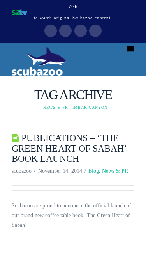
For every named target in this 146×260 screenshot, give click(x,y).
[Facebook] (50, 31)
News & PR (115, 171)
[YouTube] (80, 31)
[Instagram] (95, 31)
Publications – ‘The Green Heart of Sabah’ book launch (69, 148)
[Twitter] (65, 31)
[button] (130, 48)
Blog (93, 171)
